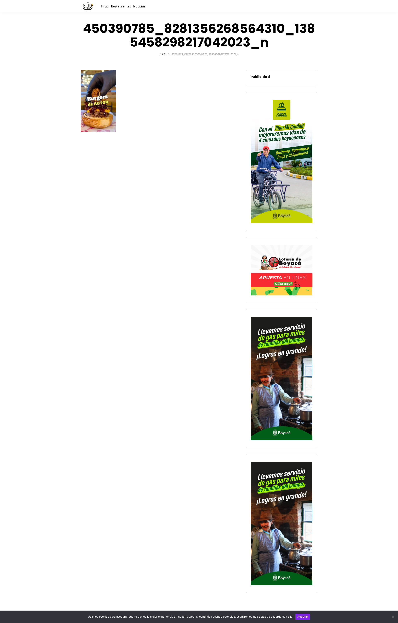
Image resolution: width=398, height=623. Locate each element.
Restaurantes (121, 6)
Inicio (105, 6)
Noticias (139, 6)
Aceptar (302, 616)
